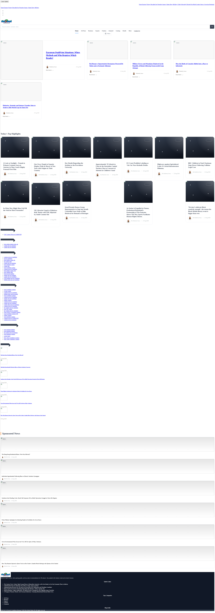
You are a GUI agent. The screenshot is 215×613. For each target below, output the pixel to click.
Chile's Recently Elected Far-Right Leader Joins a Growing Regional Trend (182, 4)
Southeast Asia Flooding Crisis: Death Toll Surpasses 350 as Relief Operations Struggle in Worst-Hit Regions (23, 379)
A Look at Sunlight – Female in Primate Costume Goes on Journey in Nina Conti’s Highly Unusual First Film (14, 166)
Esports (97, 31)
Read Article (49, 70)
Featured (111, 31)
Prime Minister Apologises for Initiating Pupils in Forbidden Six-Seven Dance (16, 391)
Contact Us (137, 31)
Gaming (118, 31)
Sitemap (19, 610)
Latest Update (4, 1)
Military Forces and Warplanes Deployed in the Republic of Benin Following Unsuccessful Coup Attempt (148, 66)
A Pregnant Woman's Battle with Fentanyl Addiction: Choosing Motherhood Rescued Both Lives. (29, 591)
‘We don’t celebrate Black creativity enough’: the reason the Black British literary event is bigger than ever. (199, 210)
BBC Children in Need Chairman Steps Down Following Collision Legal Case (199, 165)
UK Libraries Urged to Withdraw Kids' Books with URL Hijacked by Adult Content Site (45, 212)
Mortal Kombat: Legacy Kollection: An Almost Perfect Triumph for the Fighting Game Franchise (29, 590)
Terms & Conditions (12, 610)
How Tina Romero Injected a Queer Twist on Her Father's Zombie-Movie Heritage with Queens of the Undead (23, 415)
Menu (108, 33)
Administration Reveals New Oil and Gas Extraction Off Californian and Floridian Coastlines (28, 587)
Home (76, 31)
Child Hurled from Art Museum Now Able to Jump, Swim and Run (21, 585)
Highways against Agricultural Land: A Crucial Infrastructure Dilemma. (168, 166)
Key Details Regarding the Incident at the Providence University (74, 165)
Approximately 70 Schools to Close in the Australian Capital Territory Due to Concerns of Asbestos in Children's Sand (106, 167)
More (130, 31)
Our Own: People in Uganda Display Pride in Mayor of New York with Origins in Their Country (45, 167)
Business (90, 31)
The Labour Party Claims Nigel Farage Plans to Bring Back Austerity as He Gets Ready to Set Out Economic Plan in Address (36, 584)
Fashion (104, 31)
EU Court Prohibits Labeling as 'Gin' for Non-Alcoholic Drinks (137, 164)
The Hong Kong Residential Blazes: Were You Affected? (12, 355)
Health (124, 31)
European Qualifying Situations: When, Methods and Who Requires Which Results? (63, 55)
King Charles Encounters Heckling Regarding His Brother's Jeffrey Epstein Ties (24, 588)
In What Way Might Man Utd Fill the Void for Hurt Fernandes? (15, 209)
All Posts (83, 31)
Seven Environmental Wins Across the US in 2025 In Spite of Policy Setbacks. (16, 403)
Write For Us (4, 610)
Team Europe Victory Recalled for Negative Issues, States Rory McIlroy (143, 4)
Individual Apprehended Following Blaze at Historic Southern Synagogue (15, 367)
